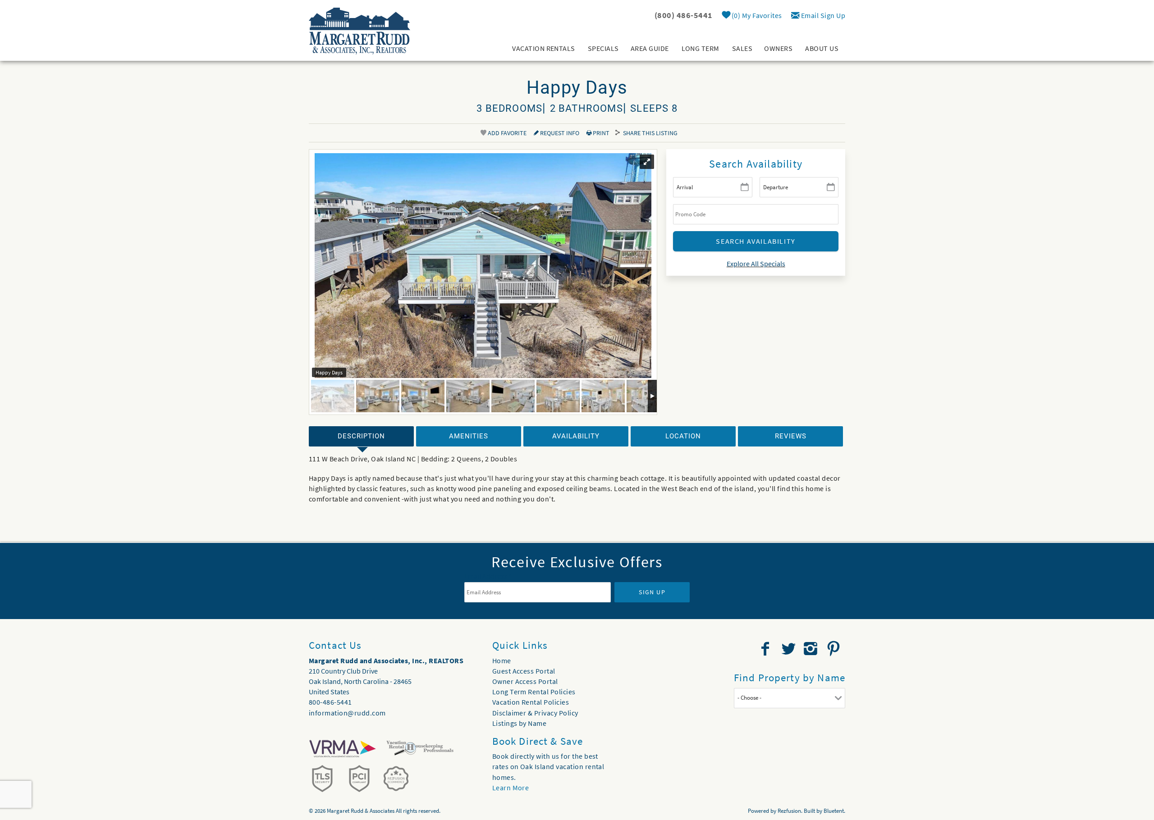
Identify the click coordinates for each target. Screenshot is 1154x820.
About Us (821, 48)
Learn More (510, 787)
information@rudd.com (347, 712)
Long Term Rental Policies (534, 691)
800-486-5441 (330, 701)
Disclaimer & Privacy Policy (535, 712)
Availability (576, 436)
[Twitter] (789, 648)
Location (683, 436)
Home (501, 660)
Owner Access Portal (525, 681)
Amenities (468, 436)
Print (600, 133)
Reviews (790, 436)
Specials (603, 48)
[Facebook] (766, 648)
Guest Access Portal (523, 670)
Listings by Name (519, 723)
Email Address (488, 575)
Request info (559, 133)
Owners (778, 48)
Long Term (700, 48)
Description (361, 436)
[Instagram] (811, 648)
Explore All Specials (756, 263)
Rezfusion (789, 811)
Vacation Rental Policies (530, 701)
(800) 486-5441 (684, 15)
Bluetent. (834, 811)
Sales (742, 48)
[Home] (359, 30)
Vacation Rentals (543, 48)
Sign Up (652, 592)
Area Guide (650, 48)
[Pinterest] (834, 648)
